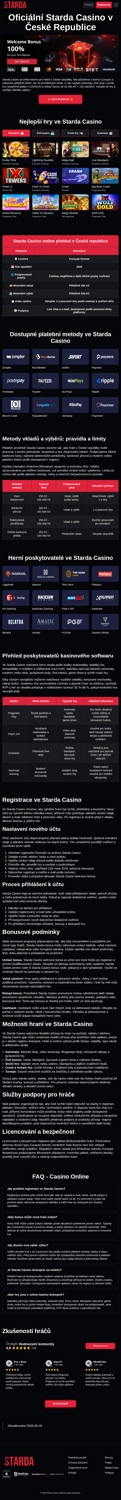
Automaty (102, 133)
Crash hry (73, 133)
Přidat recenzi (100, 1346)
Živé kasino (43, 133)
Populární (13, 133)
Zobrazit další (60, 1403)
